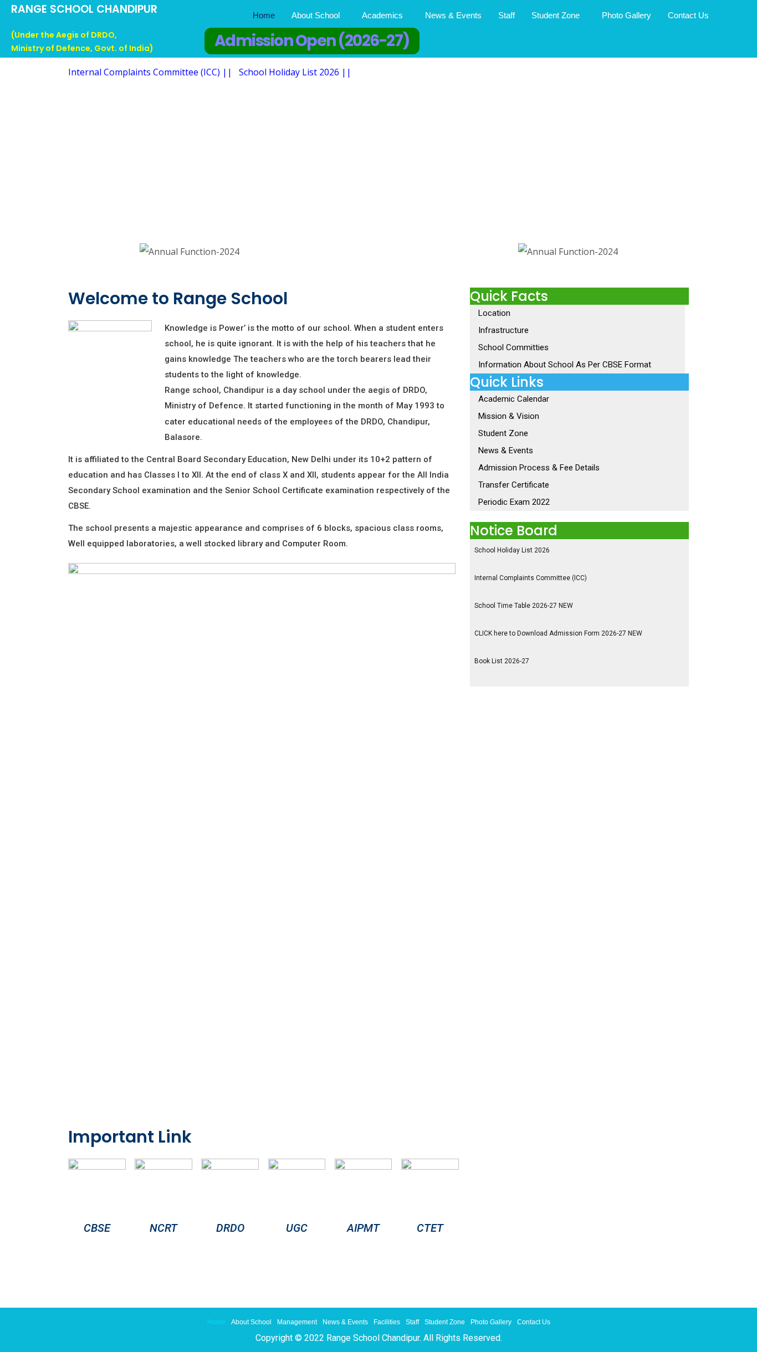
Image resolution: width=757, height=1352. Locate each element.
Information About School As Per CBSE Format (564, 365)
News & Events (453, 15)
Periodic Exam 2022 (514, 502)
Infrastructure (503, 330)
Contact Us (688, 15)
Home (264, 15)
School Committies (513, 347)
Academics (382, 15)
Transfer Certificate (513, 485)
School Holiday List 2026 (512, 550)
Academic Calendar (513, 399)
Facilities (387, 1322)
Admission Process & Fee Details (539, 468)
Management (297, 1322)
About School (315, 15)
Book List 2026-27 (501, 661)
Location (494, 313)
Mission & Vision (508, 416)
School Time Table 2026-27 (523, 606)
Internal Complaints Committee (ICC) (530, 578)
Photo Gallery (626, 15)
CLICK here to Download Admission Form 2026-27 (558, 633)
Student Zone (555, 15)
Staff (506, 15)
